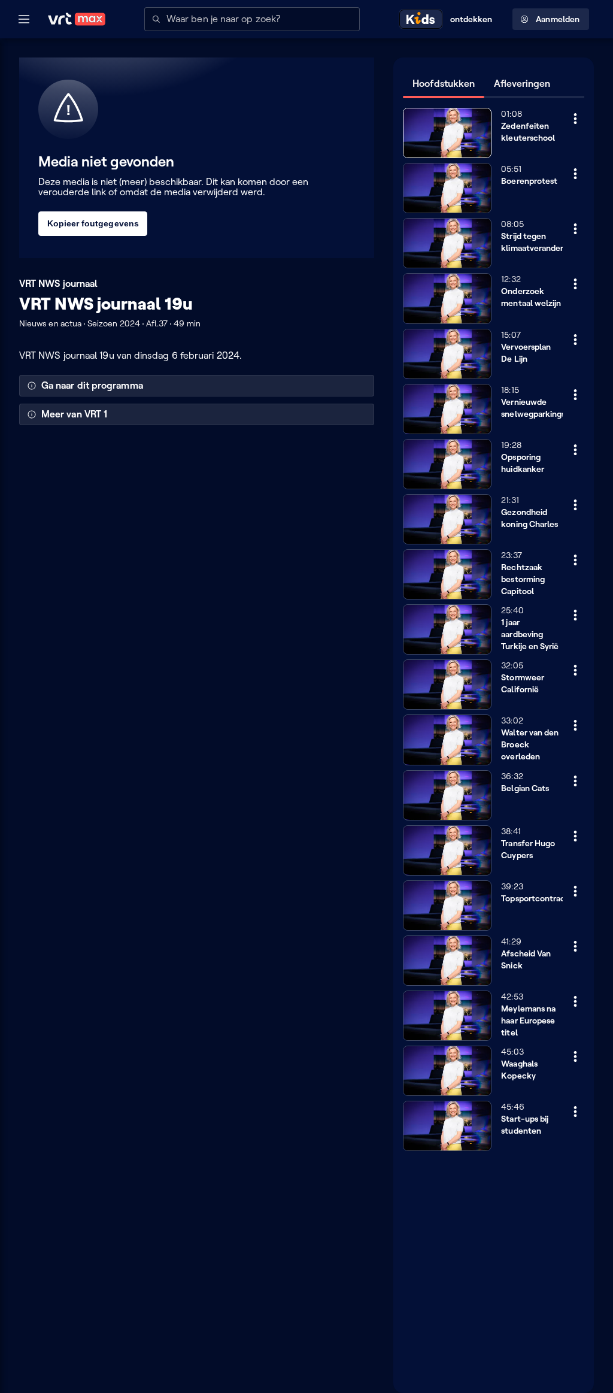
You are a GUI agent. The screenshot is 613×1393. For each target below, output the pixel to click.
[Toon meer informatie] (575, 118)
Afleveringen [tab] (522, 83)
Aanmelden (557, 19)
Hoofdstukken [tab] (443, 83)
